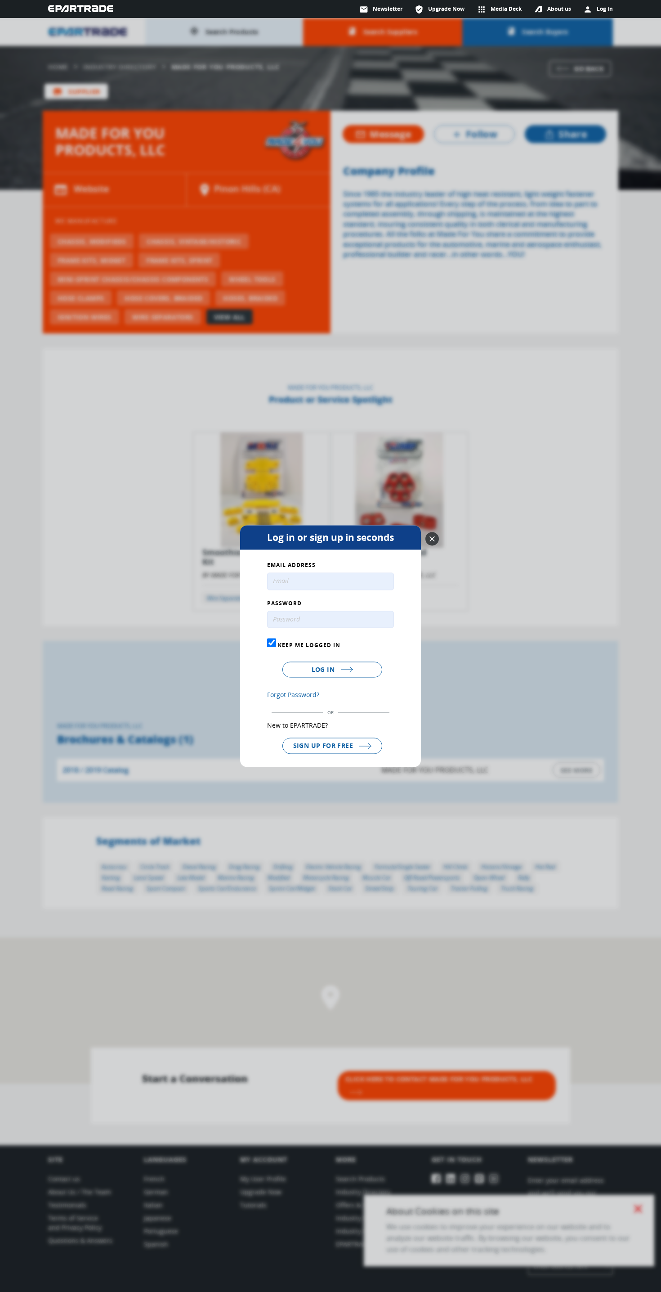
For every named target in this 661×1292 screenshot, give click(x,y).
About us (559, 9)
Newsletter (380, 9)
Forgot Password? (293, 695)
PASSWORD (284, 603)
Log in (324, 670)
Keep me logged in (308, 645)
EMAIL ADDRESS (291, 565)
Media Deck (499, 9)
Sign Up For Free (324, 746)
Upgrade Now (439, 9)
